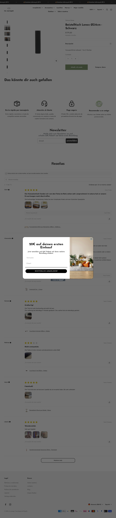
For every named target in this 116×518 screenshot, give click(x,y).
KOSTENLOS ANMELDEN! (46, 271)
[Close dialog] (91, 239)
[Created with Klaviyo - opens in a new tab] (58, 280)
